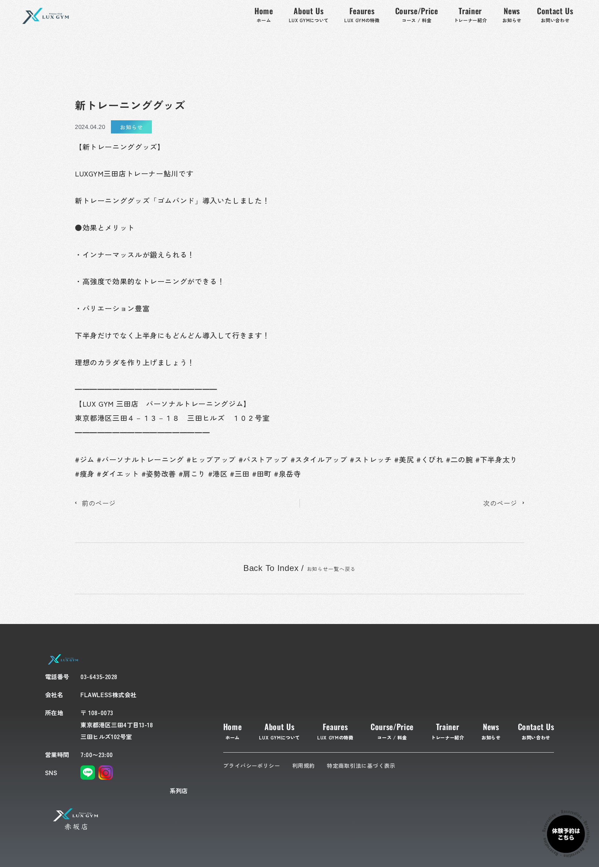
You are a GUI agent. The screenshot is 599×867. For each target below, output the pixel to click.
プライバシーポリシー (251, 765)
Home (232, 731)
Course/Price (392, 731)
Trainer (447, 731)
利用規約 (303, 765)
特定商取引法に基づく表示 (361, 765)
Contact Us (536, 731)
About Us (279, 731)
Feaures (335, 731)
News (491, 731)
